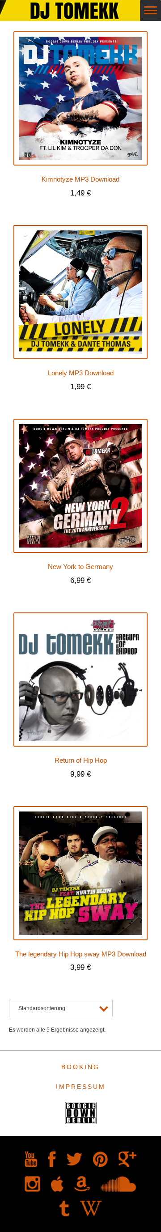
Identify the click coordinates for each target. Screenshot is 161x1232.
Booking (80, 1067)
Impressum (81, 1086)
